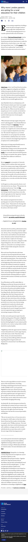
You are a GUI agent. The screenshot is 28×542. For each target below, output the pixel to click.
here (2, 449)
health (2, 152)
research (7, 162)
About (2, 520)
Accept (4, 539)
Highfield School (4, 16)
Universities (3, 509)
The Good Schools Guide (14, 37)
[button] (23, 1)
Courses (3, 511)
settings (10, 537)
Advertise (3, 526)
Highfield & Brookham (19, 487)
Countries (3, 513)
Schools (3, 515)
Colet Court (4, 87)
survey (21, 45)
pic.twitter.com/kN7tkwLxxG (17, 217)
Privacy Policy (4, 522)
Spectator (16, 124)
